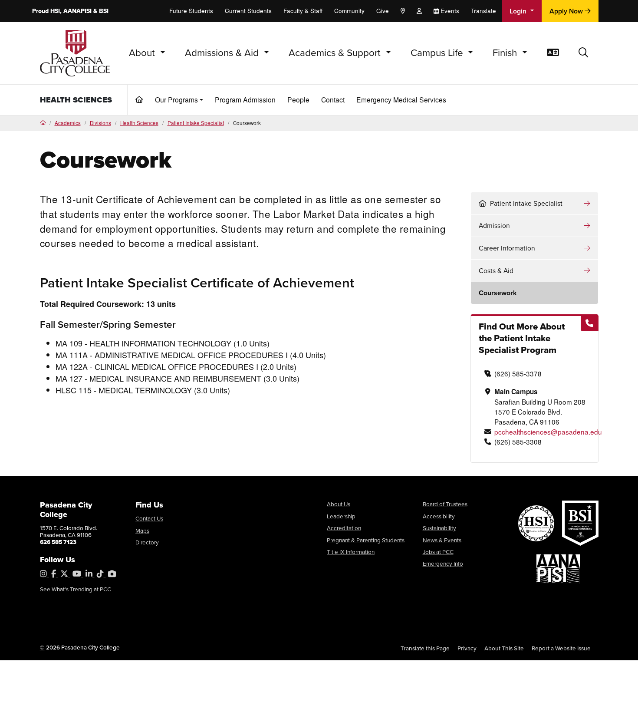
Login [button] (519, 11)
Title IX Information (351, 551)
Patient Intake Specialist (196, 122)
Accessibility (439, 516)
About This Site (504, 648)
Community (349, 11)
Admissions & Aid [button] (223, 53)
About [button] (143, 53)
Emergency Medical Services (401, 99)
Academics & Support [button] (336, 53)
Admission (494, 226)
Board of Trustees (445, 504)
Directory (147, 542)
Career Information (507, 248)
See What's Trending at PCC (75, 589)
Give (382, 11)
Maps (142, 530)
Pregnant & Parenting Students (366, 540)
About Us (338, 504)
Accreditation (344, 528)
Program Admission (245, 99)
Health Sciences (76, 99)
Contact (333, 99)
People (298, 99)
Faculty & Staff (302, 11)
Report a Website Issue (561, 648)
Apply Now (567, 11)
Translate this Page (425, 648)
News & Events (442, 540)
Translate (483, 11)
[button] (584, 53)
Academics (68, 122)
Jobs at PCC (438, 551)
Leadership (341, 516)
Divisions (100, 122)
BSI (104, 11)
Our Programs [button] (176, 99)
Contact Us (149, 518)
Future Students (191, 11)
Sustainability (439, 528)
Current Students (248, 11)
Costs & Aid (496, 271)
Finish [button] (506, 53)
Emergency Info (443, 563)
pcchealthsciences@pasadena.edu (548, 431)
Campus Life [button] (438, 53)
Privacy (467, 648)
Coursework (497, 293)
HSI (55, 11)
